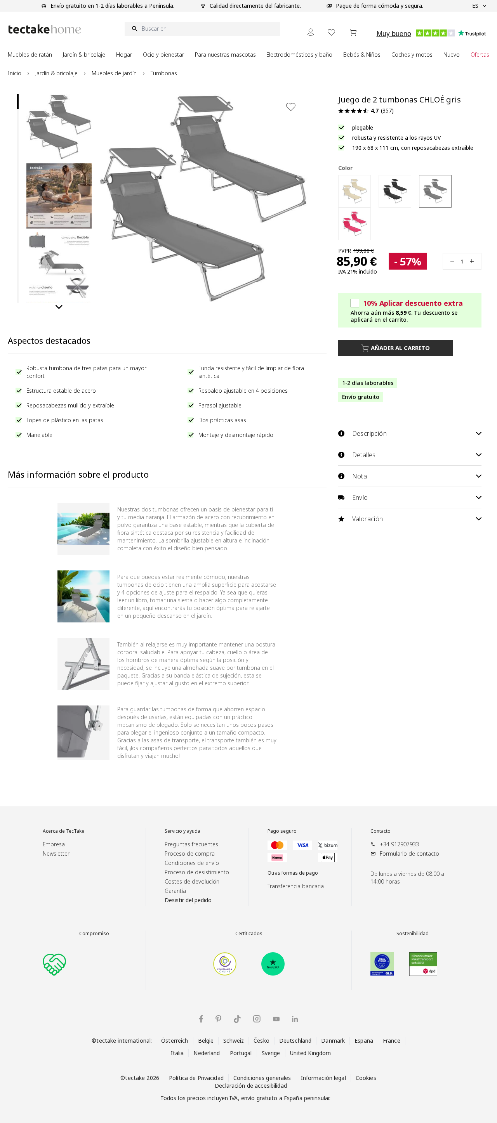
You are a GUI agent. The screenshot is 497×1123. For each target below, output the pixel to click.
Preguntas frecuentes (191, 844)
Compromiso (94, 934)
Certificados (248, 934)
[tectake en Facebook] (201, 1018)
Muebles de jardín (114, 73)
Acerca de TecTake (63, 831)
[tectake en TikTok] (237, 1019)
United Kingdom (310, 1053)
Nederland (206, 1053)
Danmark (333, 1040)
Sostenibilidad (412, 934)
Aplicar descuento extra (413, 303)
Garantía (175, 890)
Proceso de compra (190, 853)
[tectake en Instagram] (257, 1018)
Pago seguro (282, 831)
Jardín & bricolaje (56, 73)
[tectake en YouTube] (276, 1019)
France (391, 1040)
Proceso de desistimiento (197, 872)
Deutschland (295, 1040)
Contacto (380, 831)
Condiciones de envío (192, 863)
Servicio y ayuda (182, 831)
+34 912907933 (399, 844)
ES (475, 5)
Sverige (271, 1053)
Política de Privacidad (196, 1077)
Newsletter (56, 853)
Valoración (367, 519)
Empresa (54, 844)
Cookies (366, 1077)
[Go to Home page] (45, 29)
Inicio (14, 73)
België (206, 1040)
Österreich (174, 1040)
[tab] (18, 101)
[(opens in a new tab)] (224, 964)
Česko (261, 1040)
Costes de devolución (192, 881)
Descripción (369, 433)
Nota (359, 476)
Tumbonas (164, 73)
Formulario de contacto (409, 853)
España (364, 1040)
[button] (59, 126)
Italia (177, 1053)
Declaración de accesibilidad (251, 1085)
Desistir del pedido (188, 900)
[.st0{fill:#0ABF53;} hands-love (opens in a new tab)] (54, 964)
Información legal (323, 1077)
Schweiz (233, 1040)
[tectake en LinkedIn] (295, 1019)
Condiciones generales (262, 1077)
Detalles (364, 455)
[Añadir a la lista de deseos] (290, 106)
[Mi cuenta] (311, 32)
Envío (360, 497)
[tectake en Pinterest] (218, 1019)
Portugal (241, 1053)
